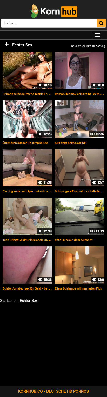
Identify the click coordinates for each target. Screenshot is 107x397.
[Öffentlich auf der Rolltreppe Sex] (27, 119)
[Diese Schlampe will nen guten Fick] (79, 265)
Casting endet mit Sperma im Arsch (26, 191)
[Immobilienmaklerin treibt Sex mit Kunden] (79, 70)
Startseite (8, 300)
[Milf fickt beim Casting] (79, 119)
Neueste (76, 46)
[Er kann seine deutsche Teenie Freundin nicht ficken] (27, 70)
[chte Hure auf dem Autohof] (79, 216)
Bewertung (98, 46)
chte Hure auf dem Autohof (73, 240)
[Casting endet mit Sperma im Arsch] (27, 167)
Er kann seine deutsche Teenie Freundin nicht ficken (38, 94)
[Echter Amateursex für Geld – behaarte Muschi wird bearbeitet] (27, 265)
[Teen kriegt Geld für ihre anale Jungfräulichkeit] (27, 216)
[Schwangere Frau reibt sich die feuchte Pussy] (79, 167)
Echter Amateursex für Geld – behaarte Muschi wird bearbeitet (46, 288)
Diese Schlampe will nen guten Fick (78, 288)
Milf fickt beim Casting (70, 143)
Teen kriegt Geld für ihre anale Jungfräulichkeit (34, 240)
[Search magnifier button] (101, 23)
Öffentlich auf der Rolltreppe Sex (25, 143)
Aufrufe (86, 46)
